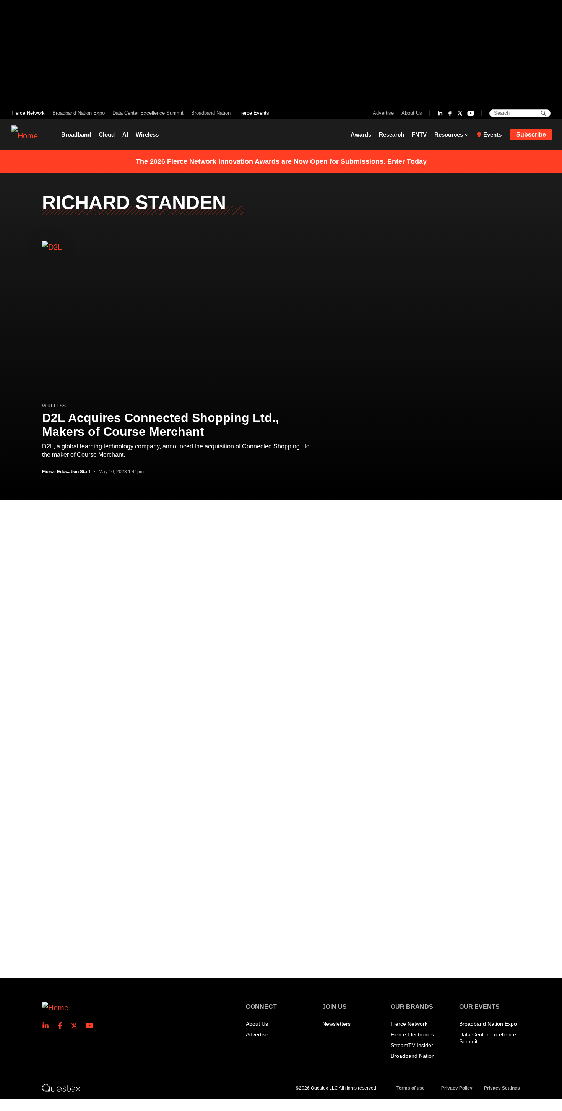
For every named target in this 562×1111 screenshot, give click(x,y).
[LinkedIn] (440, 113)
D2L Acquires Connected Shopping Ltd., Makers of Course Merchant (160, 424)
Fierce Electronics (412, 1034)
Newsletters (336, 1024)
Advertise (383, 113)
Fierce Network (28, 113)
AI (125, 134)
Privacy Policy (457, 1088)
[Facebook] (450, 113)
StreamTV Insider (412, 1045)
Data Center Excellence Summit (148, 113)
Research (391, 134)
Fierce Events (253, 113)
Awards (361, 134)
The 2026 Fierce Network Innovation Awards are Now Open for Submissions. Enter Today (281, 161)
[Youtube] (470, 113)
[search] (543, 113)
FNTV (419, 134)
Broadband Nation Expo (78, 113)
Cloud (107, 134)
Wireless (147, 134)
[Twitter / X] (460, 113)
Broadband (76, 134)
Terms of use (410, 1088)
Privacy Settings (502, 1088)
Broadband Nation (211, 113)
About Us (411, 113)
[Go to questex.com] (61, 1087)
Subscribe (531, 134)
